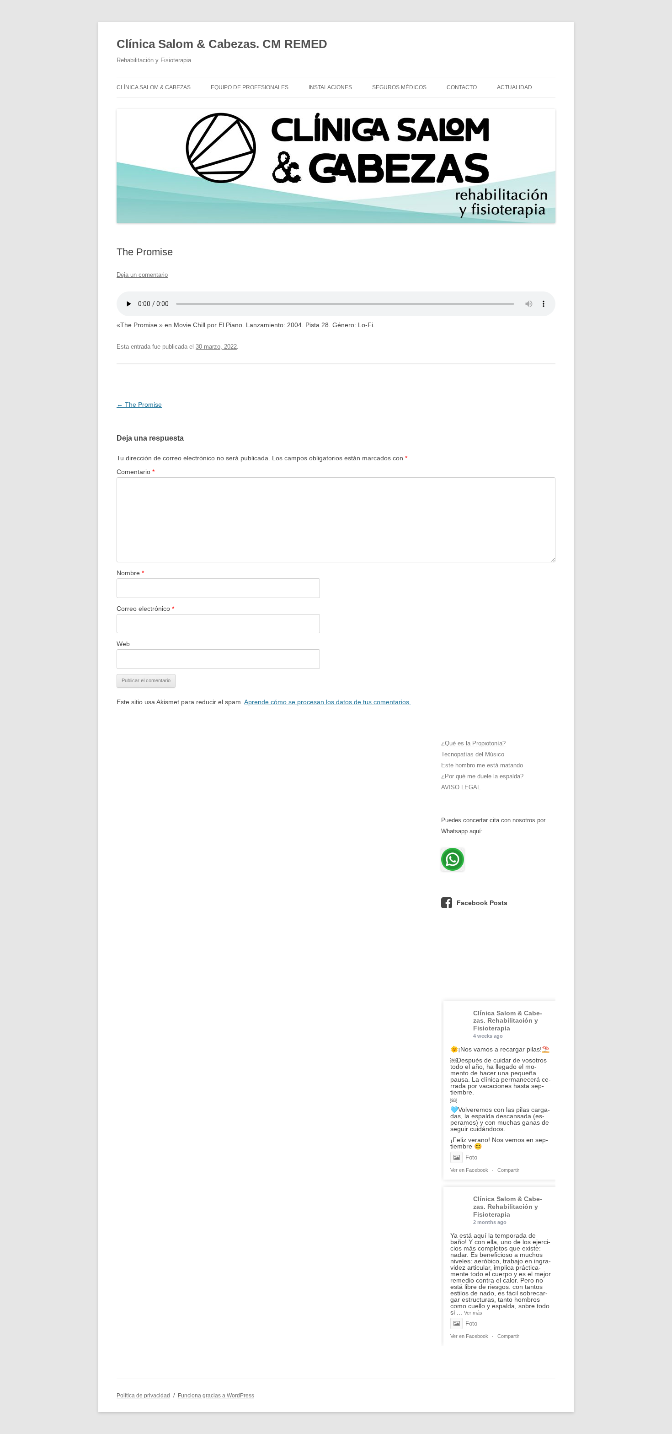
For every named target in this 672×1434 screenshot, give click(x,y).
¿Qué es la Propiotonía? (473, 743)
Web (123, 643)
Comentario (136, 471)
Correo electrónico (145, 608)
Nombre (130, 573)
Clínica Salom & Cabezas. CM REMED (222, 44)
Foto (471, 1157)
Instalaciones (330, 87)
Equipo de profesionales (249, 87)
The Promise (139, 404)
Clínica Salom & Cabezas (154, 87)
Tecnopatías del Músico (472, 754)
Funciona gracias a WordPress (216, 1395)
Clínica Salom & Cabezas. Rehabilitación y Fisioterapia (507, 1020)
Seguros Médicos (399, 87)
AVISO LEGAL (460, 787)
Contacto (462, 87)
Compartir (508, 1170)
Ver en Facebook (469, 1170)
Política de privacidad (143, 1395)
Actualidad (514, 87)
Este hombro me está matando (482, 765)
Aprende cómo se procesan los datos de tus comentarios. (327, 702)
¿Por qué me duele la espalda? (482, 776)
